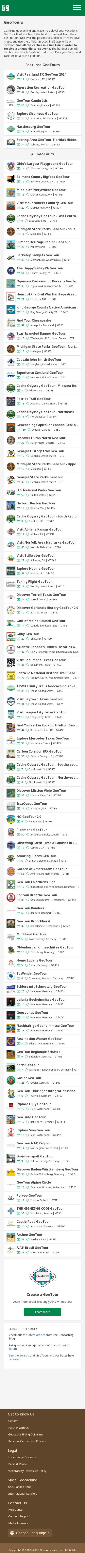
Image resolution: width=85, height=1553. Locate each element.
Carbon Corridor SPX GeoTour (40, 751)
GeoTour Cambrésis (32, 100)
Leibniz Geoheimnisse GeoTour (41, 999)
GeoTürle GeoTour (31, 1117)
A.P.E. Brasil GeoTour (32, 1247)
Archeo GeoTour (29, 1234)
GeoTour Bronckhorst (34, 921)
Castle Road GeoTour (33, 1221)
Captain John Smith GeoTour (39, 359)
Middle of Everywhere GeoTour (41, 190)
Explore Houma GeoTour (36, 568)
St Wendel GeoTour (32, 973)
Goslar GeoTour (29, 1078)
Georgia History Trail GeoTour (40, 451)
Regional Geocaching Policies (27, 1441)
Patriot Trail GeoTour (34, 399)
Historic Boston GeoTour (36, 503)
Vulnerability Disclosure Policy (27, 1471)
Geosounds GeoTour (32, 1012)
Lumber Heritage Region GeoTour (43, 242)
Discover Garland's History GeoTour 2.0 (47, 608)
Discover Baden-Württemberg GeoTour (47, 1169)
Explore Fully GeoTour (34, 1104)
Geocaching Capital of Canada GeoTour (48, 425)
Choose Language (31, 1532)
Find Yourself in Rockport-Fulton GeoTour (49, 725)
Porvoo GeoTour (29, 1195)
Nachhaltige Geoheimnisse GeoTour (45, 1025)
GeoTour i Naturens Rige (36, 882)
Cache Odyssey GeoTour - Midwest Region (50, 386)
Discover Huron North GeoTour (41, 438)
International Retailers (22, 1493)
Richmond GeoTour (32, 830)
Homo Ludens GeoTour (35, 960)
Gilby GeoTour (28, 634)
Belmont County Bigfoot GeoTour (43, 177)
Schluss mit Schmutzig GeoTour (42, 986)
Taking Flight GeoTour (34, 581)
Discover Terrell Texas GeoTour (41, 594)
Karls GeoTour (28, 1065)
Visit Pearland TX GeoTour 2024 (41, 74)
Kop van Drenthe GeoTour (37, 895)
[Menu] (78, 8)
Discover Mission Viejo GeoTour (41, 790)
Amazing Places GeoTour (36, 856)
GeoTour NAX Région (33, 1143)
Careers (13, 1421)
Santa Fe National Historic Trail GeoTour (49, 673)
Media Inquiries (18, 1523)
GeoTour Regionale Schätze (38, 1052)
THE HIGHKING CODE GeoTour (40, 1208)
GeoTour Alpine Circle (34, 1182)
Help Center (16, 1509)
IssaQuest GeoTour (32, 803)
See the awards (19, 1355)
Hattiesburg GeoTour (33, 126)
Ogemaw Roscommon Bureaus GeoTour (48, 281)
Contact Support (19, 1516)
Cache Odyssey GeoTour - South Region (47, 516)
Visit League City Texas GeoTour (42, 712)
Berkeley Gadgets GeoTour (38, 255)
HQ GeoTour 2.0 (29, 816)
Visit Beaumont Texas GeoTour (41, 660)
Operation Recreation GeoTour (41, 87)
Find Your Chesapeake (34, 320)
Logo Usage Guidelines (23, 1457)
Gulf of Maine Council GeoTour (41, 621)
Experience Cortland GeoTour (40, 372)
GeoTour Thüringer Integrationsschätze (49, 1091)
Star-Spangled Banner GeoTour (41, 333)
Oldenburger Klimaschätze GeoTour (45, 947)
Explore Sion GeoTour (33, 1130)
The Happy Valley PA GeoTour (40, 268)
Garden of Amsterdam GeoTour (42, 869)
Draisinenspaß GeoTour (35, 1156)
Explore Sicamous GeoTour (38, 113)
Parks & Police (17, 1464)
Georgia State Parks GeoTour (40, 477)
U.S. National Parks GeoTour (39, 490)
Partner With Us (18, 1428)
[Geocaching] (5, 7)
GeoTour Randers (30, 908)
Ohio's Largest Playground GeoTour (45, 163)
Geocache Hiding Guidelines (26, 1434)
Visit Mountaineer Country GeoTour (45, 203)
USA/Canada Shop (19, 1487)
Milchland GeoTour (32, 934)
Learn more (42, 1312)
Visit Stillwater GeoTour (36, 555)
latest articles (36, 1335)
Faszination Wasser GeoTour (39, 1039)
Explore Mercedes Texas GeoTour (43, 738)
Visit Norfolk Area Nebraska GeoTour (46, 542)
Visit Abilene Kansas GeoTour (40, 529)
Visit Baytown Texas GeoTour (40, 699)
